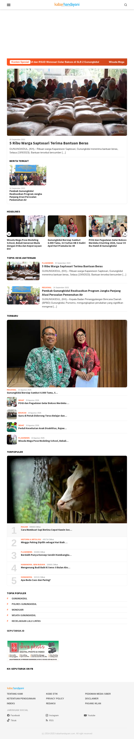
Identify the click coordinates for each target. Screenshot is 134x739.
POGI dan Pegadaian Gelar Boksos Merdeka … (43, 403)
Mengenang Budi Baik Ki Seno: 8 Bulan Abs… (45, 567)
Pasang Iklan (93, 703)
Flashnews (47, 263)
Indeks (11, 703)
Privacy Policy (55, 698)
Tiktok (14, 720)
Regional (47, 287)
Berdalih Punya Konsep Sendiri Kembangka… (46, 554)
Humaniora (26, 565)
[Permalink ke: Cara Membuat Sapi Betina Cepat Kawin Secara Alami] (67, 489)
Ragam (24, 527)
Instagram (54, 715)
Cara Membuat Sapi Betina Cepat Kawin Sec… (46, 529)
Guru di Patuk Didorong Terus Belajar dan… (42, 415)
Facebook (15, 715)
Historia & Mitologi (31, 539)
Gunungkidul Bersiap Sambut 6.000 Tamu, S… (32, 392)
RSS (51, 720)
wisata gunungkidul (24, 615)
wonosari (18, 610)
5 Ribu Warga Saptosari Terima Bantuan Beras (48, 143)
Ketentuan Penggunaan (21, 698)
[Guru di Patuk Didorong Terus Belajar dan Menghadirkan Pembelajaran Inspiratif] (108, 226)
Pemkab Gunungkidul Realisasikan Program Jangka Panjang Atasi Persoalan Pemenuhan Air (25, 195)
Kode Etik (52, 694)
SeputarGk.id (15, 630)
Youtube (91, 715)
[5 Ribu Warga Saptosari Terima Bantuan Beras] (67, 102)
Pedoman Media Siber (98, 694)
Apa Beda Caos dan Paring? (36, 580)
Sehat (21, 400)
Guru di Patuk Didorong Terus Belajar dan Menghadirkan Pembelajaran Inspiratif (105, 243)
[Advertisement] (67, 34)
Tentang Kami (15, 694)
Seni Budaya (39, 565)
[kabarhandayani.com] (67, 4)
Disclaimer (91, 698)
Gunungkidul (19, 598)
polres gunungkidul (24, 604)
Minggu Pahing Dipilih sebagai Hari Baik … (44, 542)
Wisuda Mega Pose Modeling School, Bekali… (43, 440)
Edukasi (22, 413)
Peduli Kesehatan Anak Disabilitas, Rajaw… (42, 428)
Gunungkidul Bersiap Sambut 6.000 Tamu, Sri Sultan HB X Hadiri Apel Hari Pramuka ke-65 (26, 243)
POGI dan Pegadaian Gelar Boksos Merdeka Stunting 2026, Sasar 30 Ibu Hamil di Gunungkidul (66, 243)
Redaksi (51, 703)
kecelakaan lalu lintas (26, 621)
